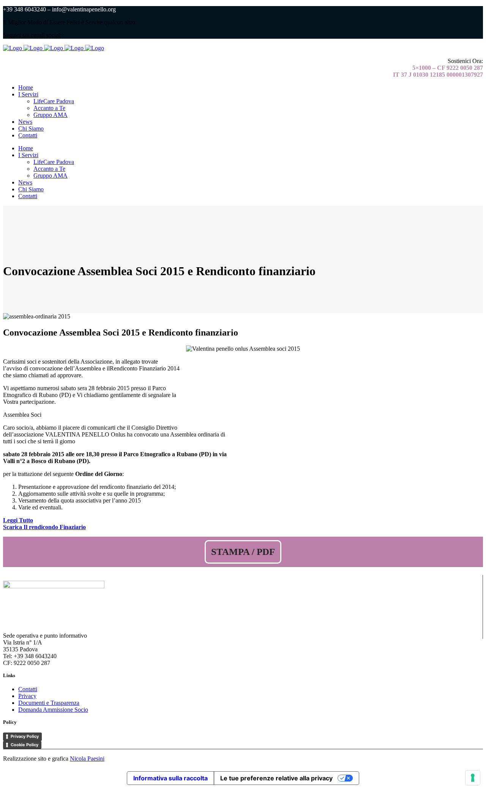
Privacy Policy (25, 736)
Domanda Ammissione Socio (53, 709)
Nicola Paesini (87, 758)
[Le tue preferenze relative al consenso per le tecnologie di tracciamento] (472, 778)
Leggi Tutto (18, 520)
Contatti (27, 689)
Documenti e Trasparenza (48, 703)
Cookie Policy (24, 744)
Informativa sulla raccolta (170, 778)
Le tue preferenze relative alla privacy (276, 778)
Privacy (27, 696)
